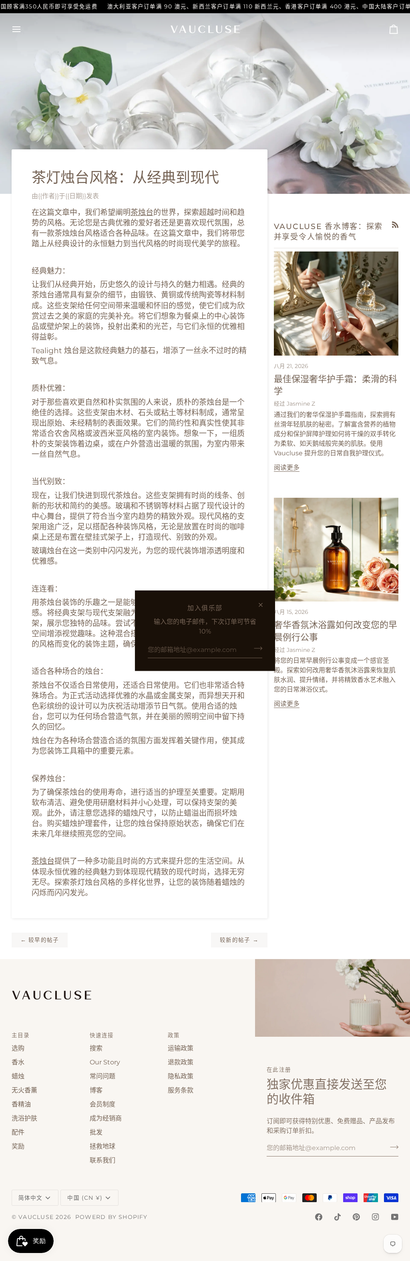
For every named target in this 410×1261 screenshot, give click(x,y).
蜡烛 (18, 1076)
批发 (96, 1132)
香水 (18, 1062)
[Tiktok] (337, 1217)
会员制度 (102, 1104)
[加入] (255, 648)
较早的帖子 (39, 940)
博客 (96, 1090)
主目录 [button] (21, 1035)
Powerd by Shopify (111, 1217)
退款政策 (180, 1062)
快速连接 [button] (102, 1035)
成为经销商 (106, 1118)
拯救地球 (102, 1146)
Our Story (105, 1062)
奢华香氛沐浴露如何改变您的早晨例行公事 (335, 631)
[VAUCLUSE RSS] (395, 224)
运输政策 (180, 1048)
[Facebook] (318, 1217)
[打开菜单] (24, 29)
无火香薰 (24, 1090)
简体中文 (30, 1198)
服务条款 (180, 1090)
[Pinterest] (356, 1217)
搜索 (96, 1048)
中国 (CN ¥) (84, 1198)
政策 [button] (174, 1035)
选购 (18, 1048)
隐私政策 (180, 1076)
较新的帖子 (239, 940)
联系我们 (102, 1160)
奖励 (18, 1146)
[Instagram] (375, 1217)
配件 (18, 1132)
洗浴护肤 (24, 1118)
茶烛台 (142, 212)
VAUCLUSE (36, 1217)
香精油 (21, 1104)
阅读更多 (286, 467)
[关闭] (264, 604)
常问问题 (102, 1076)
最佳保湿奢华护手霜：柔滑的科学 (335, 385)
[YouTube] (394, 1217)
